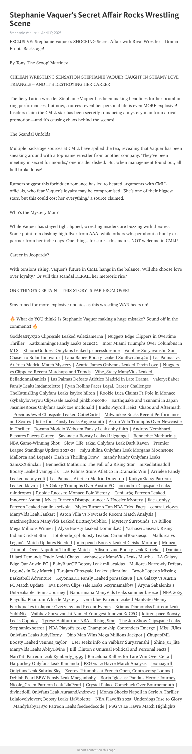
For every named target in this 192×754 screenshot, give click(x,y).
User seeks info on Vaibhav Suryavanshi (110, 642)
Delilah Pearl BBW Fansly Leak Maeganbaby (53, 677)
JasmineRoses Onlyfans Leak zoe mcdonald (52, 407)
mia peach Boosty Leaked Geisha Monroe (117, 542)
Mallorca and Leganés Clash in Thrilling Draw (54, 457)
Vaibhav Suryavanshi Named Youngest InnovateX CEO (84, 613)
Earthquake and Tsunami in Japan (145, 400)
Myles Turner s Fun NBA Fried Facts (110, 507)
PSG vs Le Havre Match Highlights (142, 706)
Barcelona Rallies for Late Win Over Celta (128, 656)
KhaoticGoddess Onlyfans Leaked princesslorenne (71, 350)
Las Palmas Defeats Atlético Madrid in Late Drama (99, 379)
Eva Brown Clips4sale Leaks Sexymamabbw (90, 585)
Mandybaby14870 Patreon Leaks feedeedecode (58, 706)
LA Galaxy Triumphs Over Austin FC (78, 485)
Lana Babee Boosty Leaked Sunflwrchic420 (106, 357)
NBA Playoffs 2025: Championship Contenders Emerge (102, 628)
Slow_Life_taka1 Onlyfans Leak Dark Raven (106, 443)
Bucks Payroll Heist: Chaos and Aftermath (139, 407)
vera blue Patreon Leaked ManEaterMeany (124, 599)
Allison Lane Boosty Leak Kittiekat (127, 549)
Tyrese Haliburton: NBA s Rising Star (78, 620)
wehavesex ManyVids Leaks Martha (118, 557)
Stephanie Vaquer (23, 33)
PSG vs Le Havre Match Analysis (115, 663)
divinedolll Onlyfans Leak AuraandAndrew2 (52, 692)
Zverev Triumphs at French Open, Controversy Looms (117, 670)
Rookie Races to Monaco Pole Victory (73, 493)
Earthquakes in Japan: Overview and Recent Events (60, 606)
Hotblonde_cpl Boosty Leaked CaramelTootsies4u (99, 535)
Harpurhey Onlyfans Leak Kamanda (44, 663)
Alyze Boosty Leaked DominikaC (89, 528)
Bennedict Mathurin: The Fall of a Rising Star (90, 464)
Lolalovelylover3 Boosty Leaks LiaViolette (50, 699)
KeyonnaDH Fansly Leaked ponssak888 (94, 578)
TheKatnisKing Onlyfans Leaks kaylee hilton (52, 393)
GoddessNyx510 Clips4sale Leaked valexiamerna (56, 336)
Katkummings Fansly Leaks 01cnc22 (63, 343)
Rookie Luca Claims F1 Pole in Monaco (138, 393)
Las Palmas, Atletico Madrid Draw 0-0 (87, 478)
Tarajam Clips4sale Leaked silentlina (92, 571)
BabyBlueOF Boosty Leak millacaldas (89, 564)
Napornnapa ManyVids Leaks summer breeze (114, 592)
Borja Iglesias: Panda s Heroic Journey (138, 677)
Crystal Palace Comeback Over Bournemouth (130, 684)
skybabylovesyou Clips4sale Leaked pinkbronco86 (58, 400)
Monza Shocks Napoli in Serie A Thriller (139, 692)
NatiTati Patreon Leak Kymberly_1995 (46, 656)
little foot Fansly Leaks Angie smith (70, 421)
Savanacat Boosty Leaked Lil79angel (93, 436)
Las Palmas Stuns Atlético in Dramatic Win (104, 471)
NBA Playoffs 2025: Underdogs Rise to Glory (139, 699)
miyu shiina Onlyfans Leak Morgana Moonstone (127, 450)
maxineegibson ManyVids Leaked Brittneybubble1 (58, 521)
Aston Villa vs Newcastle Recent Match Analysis (106, 514)
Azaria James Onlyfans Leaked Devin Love (117, 364)
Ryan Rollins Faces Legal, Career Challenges (108, 386)
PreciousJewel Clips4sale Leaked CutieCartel (56, 414)
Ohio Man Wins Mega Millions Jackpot (104, 635)
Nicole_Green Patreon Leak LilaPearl (45, 684)
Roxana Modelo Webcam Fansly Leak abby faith (81, 429)
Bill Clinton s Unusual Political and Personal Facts (118, 649)
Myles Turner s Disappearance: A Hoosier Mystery (94, 500)
